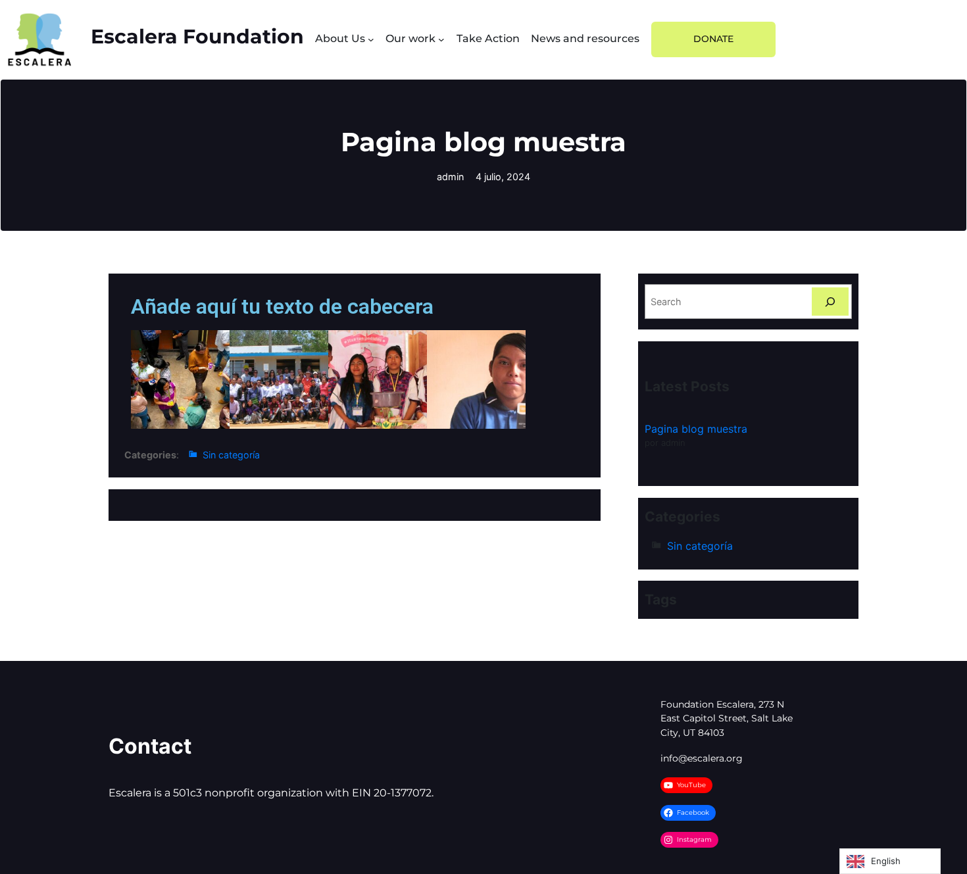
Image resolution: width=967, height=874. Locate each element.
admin (450, 176)
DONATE (713, 39)
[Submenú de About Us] (371, 39)
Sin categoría (231, 454)
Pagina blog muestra (696, 428)
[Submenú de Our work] (441, 39)
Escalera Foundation (197, 36)
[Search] (830, 301)
